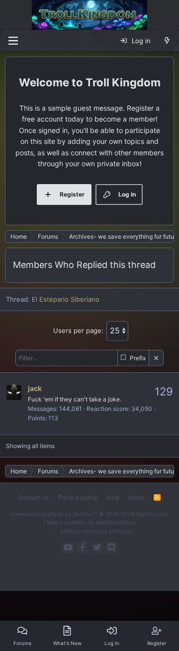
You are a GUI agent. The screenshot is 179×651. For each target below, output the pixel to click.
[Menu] (13, 40)
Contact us (33, 497)
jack (35, 388)
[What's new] (167, 41)
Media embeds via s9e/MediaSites (91, 522)
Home (136, 497)
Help (112, 497)
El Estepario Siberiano (65, 299)
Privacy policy (77, 497)
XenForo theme (79, 531)
